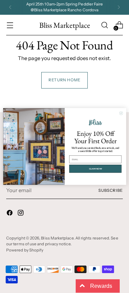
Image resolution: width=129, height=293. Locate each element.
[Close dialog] (121, 113)
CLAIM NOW (95, 168)
